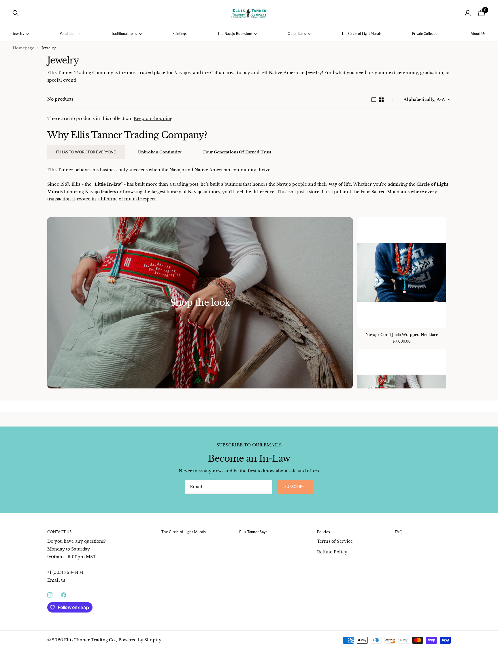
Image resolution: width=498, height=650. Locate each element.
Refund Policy (332, 552)
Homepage (23, 48)
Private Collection (425, 33)
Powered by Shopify (140, 640)
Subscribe (294, 486)
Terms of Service (335, 541)
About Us (478, 33)
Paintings (179, 33)
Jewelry (18, 33)
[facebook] (63, 595)
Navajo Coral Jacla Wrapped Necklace (401, 334)
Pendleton (68, 33)
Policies (323, 531)
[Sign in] (468, 13)
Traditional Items (124, 33)
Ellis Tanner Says (253, 531)
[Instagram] (49, 595)
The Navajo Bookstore (235, 33)
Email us (56, 580)
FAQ (398, 531)
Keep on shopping (153, 118)
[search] (15, 13)
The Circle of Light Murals (361, 33)
